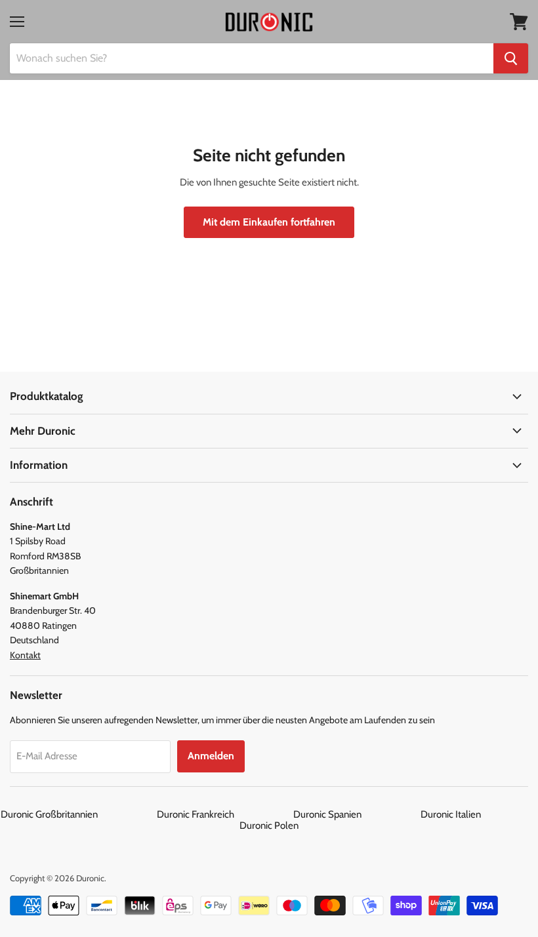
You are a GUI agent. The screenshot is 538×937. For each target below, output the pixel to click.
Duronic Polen (269, 825)
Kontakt (25, 655)
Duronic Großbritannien (78, 814)
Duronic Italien (479, 814)
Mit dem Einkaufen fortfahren (269, 222)
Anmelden (211, 755)
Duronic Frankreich (224, 814)
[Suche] (510, 58)
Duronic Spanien (356, 814)
